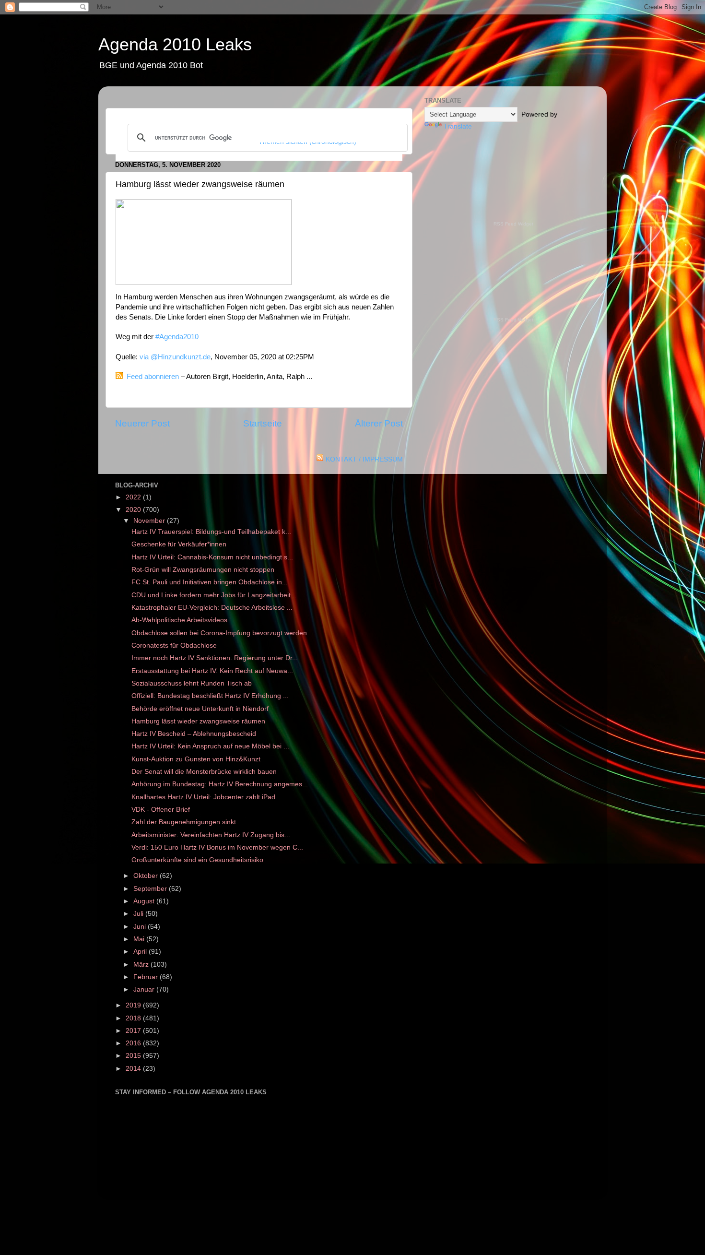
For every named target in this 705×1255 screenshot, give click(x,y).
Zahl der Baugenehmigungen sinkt (183, 822)
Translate (458, 126)
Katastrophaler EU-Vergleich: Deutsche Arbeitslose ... (212, 607)
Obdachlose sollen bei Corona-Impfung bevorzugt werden (219, 633)
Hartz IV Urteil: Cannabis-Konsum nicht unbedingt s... (212, 557)
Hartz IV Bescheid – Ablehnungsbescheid (193, 733)
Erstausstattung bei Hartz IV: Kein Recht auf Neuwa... (212, 671)
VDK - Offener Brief (160, 809)
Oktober (146, 875)
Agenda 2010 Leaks (175, 44)
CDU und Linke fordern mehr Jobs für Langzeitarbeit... (213, 595)
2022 (134, 497)
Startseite (262, 423)
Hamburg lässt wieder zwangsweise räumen (198, 721)
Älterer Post (379, 423)
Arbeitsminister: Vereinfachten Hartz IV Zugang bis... (210, 835)
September (151, 888)
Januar (144, 989)
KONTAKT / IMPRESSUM (364, 459)
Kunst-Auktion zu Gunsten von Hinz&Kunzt (195, 759)
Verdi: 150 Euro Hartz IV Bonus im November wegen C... (217, 847)
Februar (146, 977)
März (142, 964)
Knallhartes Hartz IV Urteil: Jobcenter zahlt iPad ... (207, 797)
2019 (134, 1005)
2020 (134, 509)
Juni (140, 926)
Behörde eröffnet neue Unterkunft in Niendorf (200, 708)
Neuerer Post (142, 423)
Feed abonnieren (153, 376)
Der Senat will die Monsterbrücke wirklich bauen (204, 771)
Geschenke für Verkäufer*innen (178, 544)
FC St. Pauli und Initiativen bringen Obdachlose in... (209, 582)
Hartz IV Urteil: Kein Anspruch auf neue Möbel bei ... (210, 746)
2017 (134, 1030)
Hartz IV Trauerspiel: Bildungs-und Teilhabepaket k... (211, 531)
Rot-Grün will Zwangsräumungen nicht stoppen (202, 569)
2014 (134, 1068)
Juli (139, 913)
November (150, 520)
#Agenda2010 (177, 337)
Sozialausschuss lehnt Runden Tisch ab (191, 683)
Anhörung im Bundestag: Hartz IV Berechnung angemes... (219, 784)
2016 (134, 1043)
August (144, 901)
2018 (134, 1018)
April (141, 951)
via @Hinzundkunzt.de (175, 357)
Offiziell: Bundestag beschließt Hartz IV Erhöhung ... (210, 695)
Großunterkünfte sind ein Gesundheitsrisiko (197, 860)
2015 (134, 1055)
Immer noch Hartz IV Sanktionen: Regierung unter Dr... (214, 658)
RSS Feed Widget (513, 223)
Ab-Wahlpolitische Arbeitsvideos (179, 620)
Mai (139, 939)
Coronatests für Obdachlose (175, 645)
